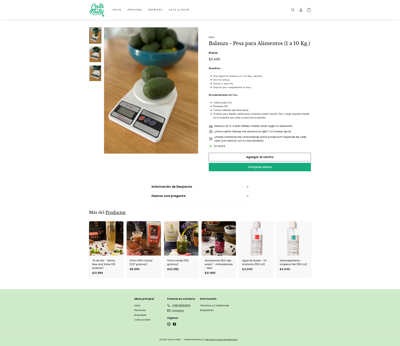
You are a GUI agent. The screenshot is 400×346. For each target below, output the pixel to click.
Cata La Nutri (179, 9)
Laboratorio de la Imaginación (221, 339)
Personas (135, 9)
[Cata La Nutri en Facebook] (174, 324)
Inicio (117, 9)
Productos (115, 212)
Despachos (207, 310)
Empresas (155, 9)
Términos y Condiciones (214, 305)
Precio (213, 53)
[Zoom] (151, 90)
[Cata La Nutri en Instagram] (168, 324)
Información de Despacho (172, 187)
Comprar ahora (260, 167)
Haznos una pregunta (168, 196)
